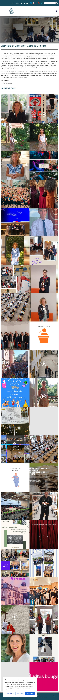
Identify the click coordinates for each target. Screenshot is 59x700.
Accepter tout (29, 693)
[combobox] (49, 3)
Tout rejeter (20, 693)
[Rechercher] (56, 3)
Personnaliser (10, 693)
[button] (56, 11)
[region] (20, 687)
